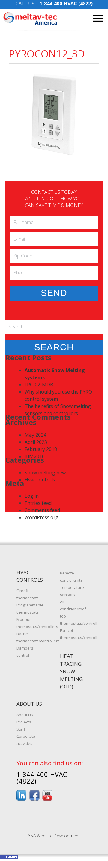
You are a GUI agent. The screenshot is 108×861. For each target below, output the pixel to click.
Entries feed (38, 503)
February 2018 (41, 449)
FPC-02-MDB (39, 384)
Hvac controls (40, 479)
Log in (32, 496)
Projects (23, 722)
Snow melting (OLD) (71, 679)
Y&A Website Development (54, 836)
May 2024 (35, 435)
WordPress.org (41, 517)
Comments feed (42, 510)
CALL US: (54, 3)
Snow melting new (45, 472)
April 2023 (36, 442)
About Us (24, 714)
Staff (20, 729)
